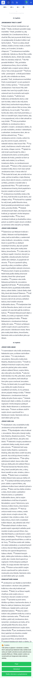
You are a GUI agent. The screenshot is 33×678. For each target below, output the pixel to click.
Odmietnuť (16, 669)
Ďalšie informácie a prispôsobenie (16, 674)
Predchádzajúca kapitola (16, 13)
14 (17, 7)
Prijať (16, 664)
